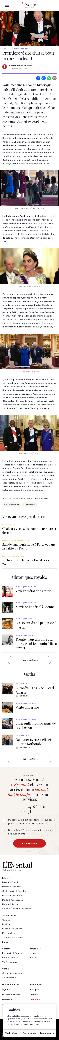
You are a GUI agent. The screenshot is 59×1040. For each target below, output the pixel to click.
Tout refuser (11, 1033)
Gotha (5, 49)
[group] (29, 529)
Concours (34, 999)
